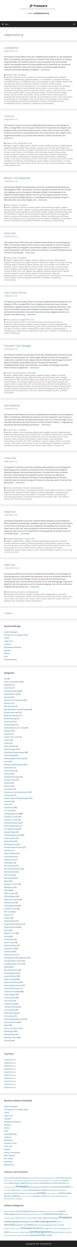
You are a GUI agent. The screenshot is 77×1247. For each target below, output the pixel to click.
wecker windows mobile (38, 445)
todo (18, 163)
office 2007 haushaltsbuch (32, 441)
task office (55, 390)
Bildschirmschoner (11, 715)
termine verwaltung (10, 101)
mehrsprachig (9, 859)
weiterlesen (45, 69)
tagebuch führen (56, 271)
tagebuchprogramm (11, 275)
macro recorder (47, 497)
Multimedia (8, 878)
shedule (58, 599)
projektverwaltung (49, 157)
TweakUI (7, 644)
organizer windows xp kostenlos (29, 214)
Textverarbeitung (11, 1007)
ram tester (33, 390)
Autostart (8, 697)
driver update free (22, 1183)
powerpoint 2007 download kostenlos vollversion (20, 97)
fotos (51, 1183)
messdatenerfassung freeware (61, 386)
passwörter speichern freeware (14, 1193)
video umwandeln (17, 1199)
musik (16, 1190)
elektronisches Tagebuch (47, 262)
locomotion (16, 329)
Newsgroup (8, 887)
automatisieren (31, 495)
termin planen (67, 97)
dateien (6, 1183)
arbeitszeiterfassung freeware (52, 322)
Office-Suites (9, 893)
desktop (11, 1183)
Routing (7, 936)
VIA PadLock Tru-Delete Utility (16, 635)
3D (5, 679)
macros (6, 599)
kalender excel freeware (24, 84)
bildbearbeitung (20, 1178)
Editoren (7, 786)
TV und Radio (9, 1010)
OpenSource (15, 320)
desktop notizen (24, 434)
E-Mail (6, 783)
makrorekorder (63, 497)
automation (62, 594)
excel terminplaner (42, 82)
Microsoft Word (10, 872)
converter (65, 1180)
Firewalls (7, 801)
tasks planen (20, 601)
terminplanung (36, 103)
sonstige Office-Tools (25, 143)
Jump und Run (9, 838)
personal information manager (35, 93)
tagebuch (47, 271)
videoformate (60, 1196)
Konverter (8, 850)
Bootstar (7, 650)
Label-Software (10, 853)
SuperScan (8, 1059)
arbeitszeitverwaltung (11, 324)
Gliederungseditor (50, 543)
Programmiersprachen (13, 924)
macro (70, 596)
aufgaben (15, 145)
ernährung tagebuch (11, 265)
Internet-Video (9, 832)
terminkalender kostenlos (12, 103)
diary (20, 262)
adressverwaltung (41, 77)
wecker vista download (22, 445)
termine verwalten (63, 99)
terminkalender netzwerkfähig (21, 220)
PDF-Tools (8, 912)
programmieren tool (11, 390)
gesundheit (29, 265)
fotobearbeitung (44, 1183)
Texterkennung (10, 1004)
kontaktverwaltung (10, 86)
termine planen (39, 99)
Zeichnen (7, 1040)
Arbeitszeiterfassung (35, 322)
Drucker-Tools (9, 780)
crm (40, 79)
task (67, 599)
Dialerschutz (9, 767)
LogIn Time (8, 641)
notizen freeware (16, 152)
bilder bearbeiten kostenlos (27, 1180)
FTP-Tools (8, 810)
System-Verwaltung (11, 982)
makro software (30, 599)
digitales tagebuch (32, 262)
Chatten (7, 734)
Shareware (14, 205)
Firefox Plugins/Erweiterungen (16, 798)
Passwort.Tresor (10, 1143)
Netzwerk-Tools (10, 884)
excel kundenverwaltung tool (60, 380)
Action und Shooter (11, 682)
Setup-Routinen (10, 945)
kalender (59, 82)
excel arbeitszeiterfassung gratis (29, 326)
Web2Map (8, 1161)
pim (12, 95)
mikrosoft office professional (19, 437)
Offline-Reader (10, 896)
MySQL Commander (12, 1152)
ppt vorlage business (43, 154)
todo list (34, 163)
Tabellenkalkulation (12, 988)
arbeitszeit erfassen (20, 322)
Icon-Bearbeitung (11, 829)
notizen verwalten (54, 88)
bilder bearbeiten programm (43, 1180)
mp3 (13, 1190)
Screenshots (8, 939)
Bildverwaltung (10, 718)
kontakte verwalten (55, 84)
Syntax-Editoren (10, 976)
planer (64, 152)
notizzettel (27, 90)
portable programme (59, 95)
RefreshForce (9, 1165)
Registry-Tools (9, 933)
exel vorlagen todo (31, 150)
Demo (6, 761)
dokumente (55, 541)
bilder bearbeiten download (11, 1180)
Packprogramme (10, 905)
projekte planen (62, 154)
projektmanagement (24, 157)
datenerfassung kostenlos (51, 377)
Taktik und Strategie (12, 991)
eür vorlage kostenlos (43, 380)
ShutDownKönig (10, 659)
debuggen (63, 377)
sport (19, 271)
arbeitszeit (9, 322)
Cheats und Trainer (11, 737)
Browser (7, 731)
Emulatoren (8, 789)
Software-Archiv (10, 955)
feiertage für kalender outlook (62, 210)
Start (30, 13)
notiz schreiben (42, 86)
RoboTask (9, 564)
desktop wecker (35, 434)
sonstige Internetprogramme (15, 958)
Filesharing (8, 795)
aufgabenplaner (9, 377)
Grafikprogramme (11, 813)
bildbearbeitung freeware (34, 1178)
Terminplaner (22, 75)
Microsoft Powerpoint (12, 869)
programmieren (64, 388)
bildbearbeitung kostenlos (48, 1178)
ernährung (68, 262)
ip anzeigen (17, 212)
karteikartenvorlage (38, 384)
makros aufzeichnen (48, 599)
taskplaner (7, 601)
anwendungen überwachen (35, 490)
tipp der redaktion (43, 161)
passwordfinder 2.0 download (57, 1190)
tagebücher (56, 273)
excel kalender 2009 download (52, 434)
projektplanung (37, 157)
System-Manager (11, 632)
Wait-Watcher (9, 1155)
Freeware (9, 75)
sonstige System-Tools (13, 964)
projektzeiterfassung (35, 331)
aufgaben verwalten (37, 145)
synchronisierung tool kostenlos (58, 216)
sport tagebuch (27, 271)
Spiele (6, 967)
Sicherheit (8, 951)
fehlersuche (27, 384)
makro (55, 497)
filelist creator (43, 150)
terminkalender (23, 101)
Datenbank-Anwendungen (14, 539)
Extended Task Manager (17, 345)
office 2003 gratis (29, 152)
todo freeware (25, 163)
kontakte (45, 84)
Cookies (7, 743)
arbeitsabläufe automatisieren (55, 490)
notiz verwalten (53, 86)
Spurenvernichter (11, 970)
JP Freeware (38, 6)
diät (24, 262)
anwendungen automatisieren (16, 490)
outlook (69, 90)
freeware (53, 82)
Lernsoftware (9, 856)
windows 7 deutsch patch (55, 445)
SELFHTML (8, 1146)
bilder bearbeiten (66, 1178)
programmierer (24, 390)
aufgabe (8, 145)
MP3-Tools (8, 875)
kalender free (36, 84)
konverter (44, 1187)
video (44, 1196)
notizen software (41, 88)
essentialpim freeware (11, 82)
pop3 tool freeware (30, 1193)
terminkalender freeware (55, 101)
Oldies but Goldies (11, 899)
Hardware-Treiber (11, 820)
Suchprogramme (10, 973)
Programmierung (11, 927)
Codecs (7, 740)
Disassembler (9, 771)
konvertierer (65, 1186)
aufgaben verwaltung (52, 145)
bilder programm (56, 1180)
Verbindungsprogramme (14, 1019)
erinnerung (40, 148)
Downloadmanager (11, 777)
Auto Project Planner (15, 292)
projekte (53, 154)
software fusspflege (44, 390)
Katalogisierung (10, 844)
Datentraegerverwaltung (13, 758)
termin (60, 97)
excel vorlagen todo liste (16, 150)
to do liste (64, 550)
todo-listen (15, 552)
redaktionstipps (61, 157)
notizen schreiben (29, 88)
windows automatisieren (33, 601)
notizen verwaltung (10, 269)
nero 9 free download (24, 86)
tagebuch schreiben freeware (21, 273)
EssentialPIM (11, 47)
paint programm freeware (38, 1190)
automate (7, 495)
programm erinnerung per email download (25, 216)
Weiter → (10, 613)
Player (6, 915)
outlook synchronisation (48, 214)
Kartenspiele (9, 841)
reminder (7, 159)
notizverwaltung (17, 90)
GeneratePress (45, 1244)
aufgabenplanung (18, 79)
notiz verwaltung (64, 86)
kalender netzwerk (28, 212)
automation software (18, 495)
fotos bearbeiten (60, 1183)
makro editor (19, 599)
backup (64, 596)
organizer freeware (59, 90)
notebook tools (35, 437)
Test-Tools (8, 1000)
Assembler (8, 688)
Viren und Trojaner (11, 1028)
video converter (50, 1196)
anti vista (7, 1178)
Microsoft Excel (10, 866)
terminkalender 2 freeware (38, 101)
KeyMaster (8, 1140)
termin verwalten (26, 443)
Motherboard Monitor (13, 647)
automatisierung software (32, 497)
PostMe (7, 1149)
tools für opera (24, 1196)
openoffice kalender (38, 90)
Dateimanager (9, 749)
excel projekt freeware (48, 326)
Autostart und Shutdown (14, 488)
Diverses (7, 774)
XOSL (6, 656)
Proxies (7, 930)
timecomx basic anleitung (22, 499)
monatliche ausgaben (11, 388)
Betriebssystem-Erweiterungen (16, 709)
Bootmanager (9, 724)
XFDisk (6, 653)
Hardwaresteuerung (12, 823)
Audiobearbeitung (11, 691)
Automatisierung (11, 592)
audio (12, 1178)
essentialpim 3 (47, 79)
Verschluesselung (11, 1022)
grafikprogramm (35, 1187)
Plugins (7, 918)
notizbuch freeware (58, 545)
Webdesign (8, 1031)
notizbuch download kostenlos (41, 545)
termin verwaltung (21, 99)
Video (6, 1025)
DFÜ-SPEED (8, 1158)
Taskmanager (31, 373)
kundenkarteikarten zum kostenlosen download (34, 386)
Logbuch (7, 1137)
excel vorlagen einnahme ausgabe (53, 382)
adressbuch (10, 77)
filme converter (34, 1183)
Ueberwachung (10, 1013)
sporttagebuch (38, 271)
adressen (17, 77)
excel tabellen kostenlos (27, 82)
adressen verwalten (27, 77)
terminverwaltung (48, 103)
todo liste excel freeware (57, 163)
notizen (6, 88)
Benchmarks (9, 706)
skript (12, 499)
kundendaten (50, 384)
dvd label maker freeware (27, 148)
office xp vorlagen (41, 152)
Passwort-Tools (10, 908)
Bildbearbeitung (10, 712)
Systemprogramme (19, 373)
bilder (58, 1178)
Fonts (6, 804)
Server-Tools (9, 942)
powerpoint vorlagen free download (23, 154)
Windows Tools (10, 1037)
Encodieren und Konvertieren (15, 792)
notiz (34, 86)
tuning (30, 1196)
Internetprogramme (12, 835)
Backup (7, 703)
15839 (6, 638)
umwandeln (37, 1196)
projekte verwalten (10, 157)
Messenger (8, 863)
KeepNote (9, 511)
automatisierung (60, 495)
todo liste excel (43, 163)
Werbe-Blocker (10, 1034)
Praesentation (9, 921)
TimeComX (10, 458)
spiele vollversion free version (47, 97)
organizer (49, 90)
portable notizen (45, 95)
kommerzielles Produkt (13, 847)
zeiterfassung (15, 333)
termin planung (9, 99)
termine (30, 99)
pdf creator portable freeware (14, 93)
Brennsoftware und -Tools (14, 728)
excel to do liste (49, 148)
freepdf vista (8, 212)
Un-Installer (8, 1016)
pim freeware (18, 95)
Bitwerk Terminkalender (17, 178)
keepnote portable (63, 543)
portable (36, 95)
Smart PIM (10, 233)
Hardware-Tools (10, 816)
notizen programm (16, 88)
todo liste (7, 552)
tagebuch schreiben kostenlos (42, 273)
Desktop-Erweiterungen (13, 764)
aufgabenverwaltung (31, 79)
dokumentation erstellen (12, 380)
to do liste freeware (56, 161)
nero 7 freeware (23, 1190)
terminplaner (26, 103)
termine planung (50, 99)
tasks (13, 601)
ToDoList (9, 116)
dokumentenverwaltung (35, 543)
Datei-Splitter (9, 746)
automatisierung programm (13, 497)
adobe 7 (8, 207)
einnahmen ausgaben (28, 380)
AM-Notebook (12, 405)
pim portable (28, 95)
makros (6, 499)
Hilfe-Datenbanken (11, 826)
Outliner (36, 550)
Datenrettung (9, 755)
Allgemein (8, 685)
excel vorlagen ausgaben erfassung (29, 382)
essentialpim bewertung (61, 79)
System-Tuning (10, 979)
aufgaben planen (53, 77)
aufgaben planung (30, 375)
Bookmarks (8, 721)
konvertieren (54, 1187)
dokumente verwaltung (19, 543)
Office (15, 75)
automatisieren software (45, 495)
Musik (6, 881)
